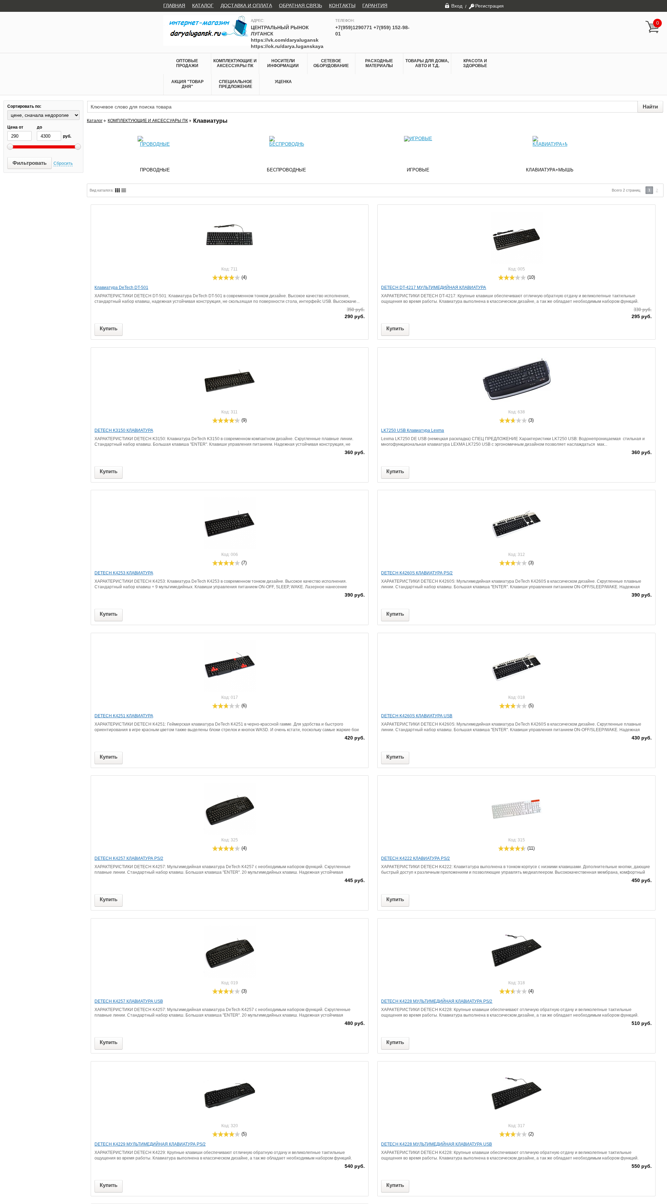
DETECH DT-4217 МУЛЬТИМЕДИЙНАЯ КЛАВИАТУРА (433, 287)
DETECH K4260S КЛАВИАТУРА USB (416, 715)
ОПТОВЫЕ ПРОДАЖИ (187, 63)
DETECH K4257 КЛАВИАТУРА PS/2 (128, 858)
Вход (456, 5)
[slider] (226, 277)
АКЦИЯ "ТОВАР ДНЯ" (187, 84)
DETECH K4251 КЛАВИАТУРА (123, 715)
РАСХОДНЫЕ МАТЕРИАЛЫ (379, 63)
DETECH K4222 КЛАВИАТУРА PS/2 (415, 858)
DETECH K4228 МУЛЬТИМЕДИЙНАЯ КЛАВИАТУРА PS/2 (436, 1001)
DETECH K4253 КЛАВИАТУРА (123, 573)
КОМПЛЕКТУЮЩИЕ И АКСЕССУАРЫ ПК (235, 63)
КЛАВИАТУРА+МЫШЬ (550, 169)
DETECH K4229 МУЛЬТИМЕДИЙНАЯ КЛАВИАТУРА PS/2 (150, 1144)
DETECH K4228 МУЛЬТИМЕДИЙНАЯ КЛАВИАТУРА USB (436, 1144)
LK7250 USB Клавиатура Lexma (412, 430)
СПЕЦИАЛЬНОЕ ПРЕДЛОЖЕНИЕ (235, 84)
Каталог (94, 120)
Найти (650, 107)
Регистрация (489, 6)
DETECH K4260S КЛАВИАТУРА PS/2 (417, 573)
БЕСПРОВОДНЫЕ (286, 169)
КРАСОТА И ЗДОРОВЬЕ (475, 63)
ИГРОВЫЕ (418, 169)
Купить (108, 328)
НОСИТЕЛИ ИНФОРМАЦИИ (283, 63)
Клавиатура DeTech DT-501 (121, 287)
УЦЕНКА (283, 81)
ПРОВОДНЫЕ (155, 169)
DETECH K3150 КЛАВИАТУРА (123, 430)
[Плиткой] (117, 190)
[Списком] (123, 190)
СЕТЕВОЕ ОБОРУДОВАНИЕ (331, 63)
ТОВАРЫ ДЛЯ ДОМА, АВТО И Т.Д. (427, 63)
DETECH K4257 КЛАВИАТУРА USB (128, 1001)
